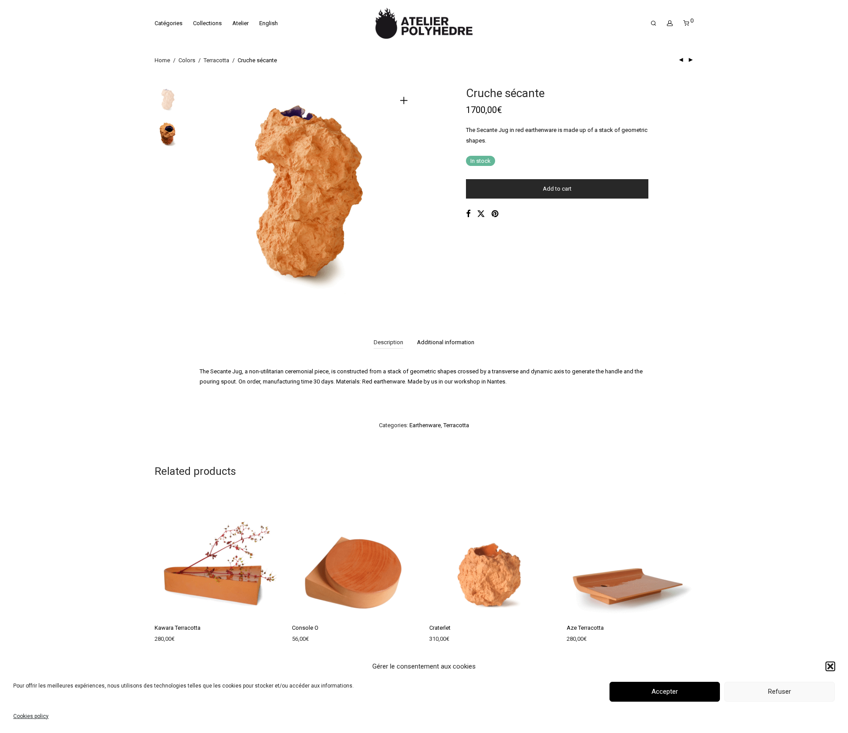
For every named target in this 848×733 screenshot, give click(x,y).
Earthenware (425, 425)
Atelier (240, 23)
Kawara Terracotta (178, 627)
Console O (305, 627)
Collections (207, 23)
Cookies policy (31, 716)
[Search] (653, 23)
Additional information (445, 342)
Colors (186, 60)
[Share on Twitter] (481, 214)
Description (388, 342)
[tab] (388, 343)
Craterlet (439, 627)
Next (405, 195)
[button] (830, 666)
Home (162, 60)
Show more (164, 640)
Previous (211, 195)
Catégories (168, 23)
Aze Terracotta (585, 627)
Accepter (664, 692)
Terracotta (216, 60)
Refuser (779, 692)
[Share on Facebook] (468, 214)
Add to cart (557, 188)
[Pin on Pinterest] (496, 214)
